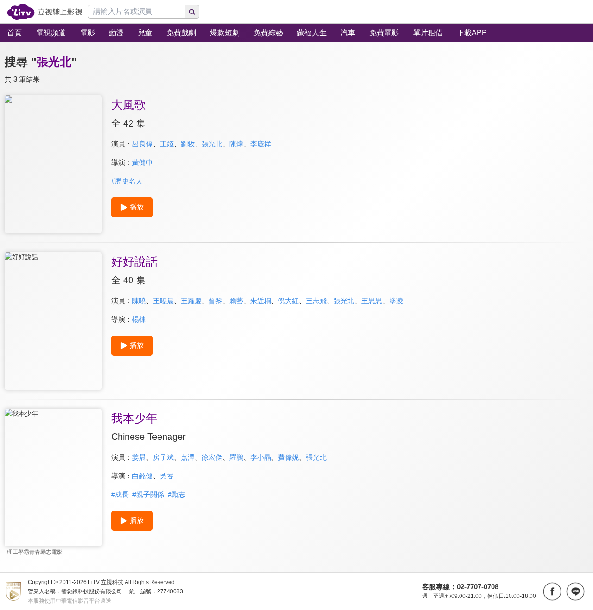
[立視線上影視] (44, 12)
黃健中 (142, 162)
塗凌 (396, 301)
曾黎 (215, 301)
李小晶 (260, 457)
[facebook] (552, 591)
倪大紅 (288, 301)
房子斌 (163, 457)
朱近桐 (260, 301)
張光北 (212, 144)
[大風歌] (53, 164)
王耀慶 (191, 301)
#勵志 (176, 494)
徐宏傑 (212, 457)
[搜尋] (192, 12)
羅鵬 (236, 457)
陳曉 (139, 301)
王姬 (167, 144)
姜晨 (139, 457)
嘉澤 (188, 457)
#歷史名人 (127, 181)
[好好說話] (53, 321)
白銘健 (142, 476)
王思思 (371, 301)
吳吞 (167, 476)
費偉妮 (288, 457)
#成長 (120, 494)
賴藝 (236, 301)
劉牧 (188, 144)
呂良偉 (142, 144)
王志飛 (316, 301)
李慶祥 (260, 144)
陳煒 (236, 144)
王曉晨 (163, 301)
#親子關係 (148, 494)
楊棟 (139, 319)
